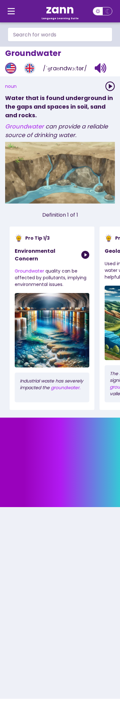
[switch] (102, 11)
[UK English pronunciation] (29, 68)
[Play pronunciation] (110, 86)
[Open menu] (11, 11)
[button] (101, 68)
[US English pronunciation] (10, 68)
